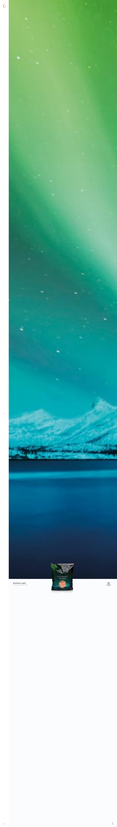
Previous (15, 289)
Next (109, 289)
